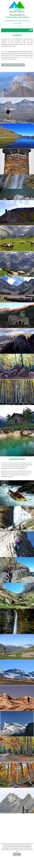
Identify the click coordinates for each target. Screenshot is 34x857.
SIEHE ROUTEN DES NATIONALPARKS (13, 65)
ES (13, 26)
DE (20, 26)
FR (18, 26)
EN (15, 26)
